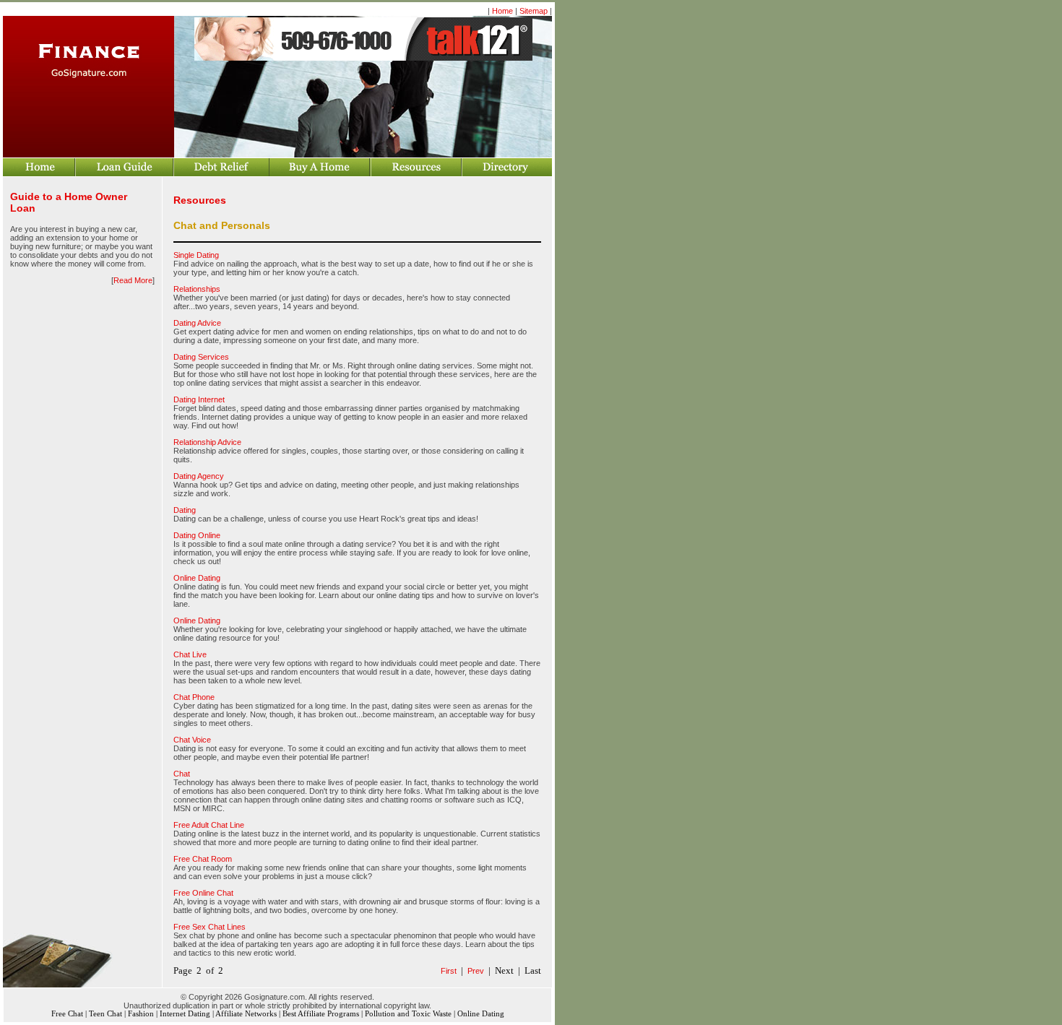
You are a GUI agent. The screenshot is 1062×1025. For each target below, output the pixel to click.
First (449, 970)
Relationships (196, 289)
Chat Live (190, 654)
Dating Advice (197, 323)
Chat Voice (192, 739)
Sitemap (533, 11)
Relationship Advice (207, 442)
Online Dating (196, 578)
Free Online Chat (203, 892)
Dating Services (201, 357)
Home (502, 11)
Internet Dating (185, 1014)
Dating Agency (198, 476)
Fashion (141, 1014)
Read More (132, 280)
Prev (475, 970)
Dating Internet (199, 399)
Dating (184, 510)
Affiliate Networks (246, 1014)
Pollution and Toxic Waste (408, 1014)
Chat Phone (194, 697)
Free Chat (67, 1014)
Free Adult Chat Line (208, 825)
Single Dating (196, 255)
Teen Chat (105, 1014)
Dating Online (196, 535)
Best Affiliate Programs (320, 1014)
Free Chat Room (202, 859)
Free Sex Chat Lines (209, 926)
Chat (181, 773)
